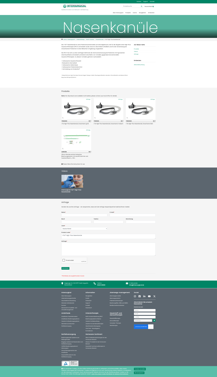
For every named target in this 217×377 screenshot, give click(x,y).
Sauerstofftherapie (115, 318)
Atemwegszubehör (115, 298)
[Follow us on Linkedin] (144, 296)
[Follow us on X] (154, 296)
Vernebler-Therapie (115, 323)
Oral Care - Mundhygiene (93, 328)
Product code (65, 232)
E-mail (112, 212)
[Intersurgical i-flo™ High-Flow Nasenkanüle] (72, 181)
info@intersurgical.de (136, 285)
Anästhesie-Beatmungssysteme (70, 319)
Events (135, 13)
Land (63, 226)
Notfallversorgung (66, 326)
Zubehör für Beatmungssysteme (70, 321)
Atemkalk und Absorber (68, 323)
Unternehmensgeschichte (68, 298)
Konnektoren (89, 331)
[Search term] (140, 6)
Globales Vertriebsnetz (67, 303)
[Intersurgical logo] (75, 6)
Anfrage (136, 54)
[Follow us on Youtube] (149, 296)
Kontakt (152, 1)
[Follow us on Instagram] (135, 296)
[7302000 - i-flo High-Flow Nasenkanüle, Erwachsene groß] (76, 108)
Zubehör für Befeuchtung (92, 321)
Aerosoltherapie (114, 320)
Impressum (89, 308)
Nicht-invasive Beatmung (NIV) (94, 316)
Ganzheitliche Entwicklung (68, 300)
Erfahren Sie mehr (138, 307)
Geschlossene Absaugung (93, 326)
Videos (136, 51)
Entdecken (151, 13)
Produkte (128, 13)
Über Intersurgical (118, 13)
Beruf (63, 219)
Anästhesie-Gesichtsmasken (69, 316)
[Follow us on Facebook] (140, 296)
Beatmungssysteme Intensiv (93, 319)
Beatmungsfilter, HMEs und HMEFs (119, 303)
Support (145, 1)
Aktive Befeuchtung (139, 65)
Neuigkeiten (142, 13)
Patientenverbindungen (116, 300)
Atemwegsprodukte (115, 296)
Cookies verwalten (140, 369)
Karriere (139, 1)
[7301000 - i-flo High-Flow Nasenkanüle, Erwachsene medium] (108, 108)
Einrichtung (129, 219)
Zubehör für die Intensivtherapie (94, 323)
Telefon (96, 219)
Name (63, 212)
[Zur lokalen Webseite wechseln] (153, 6)
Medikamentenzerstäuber (117, 305)
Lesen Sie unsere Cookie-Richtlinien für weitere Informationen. (109, 374)
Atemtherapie (113, 325)
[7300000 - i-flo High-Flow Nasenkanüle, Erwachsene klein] (141, 108)
